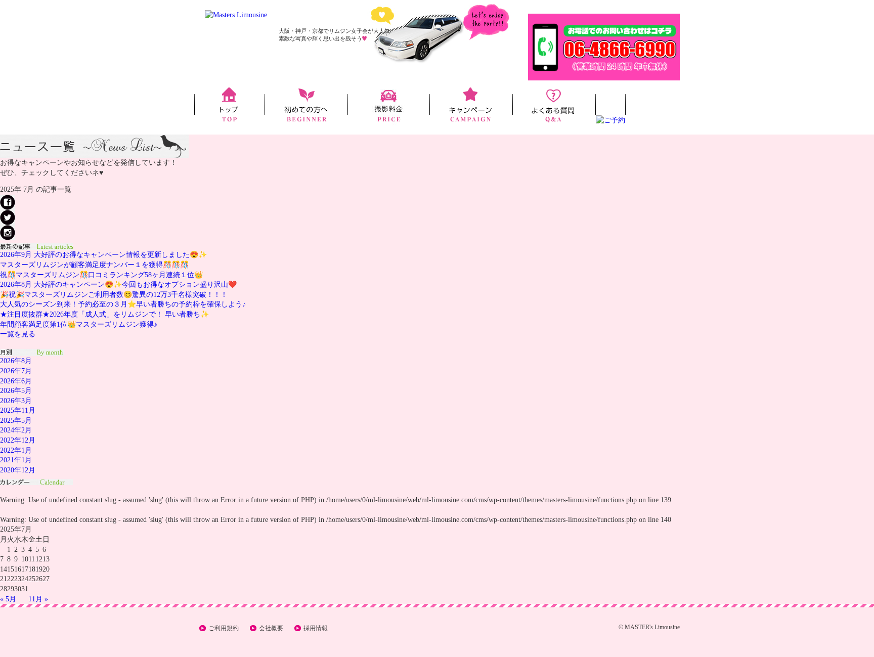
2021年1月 (16, 460)
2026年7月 (16, 371)
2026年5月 (16, 391)
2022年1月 (16, 450)
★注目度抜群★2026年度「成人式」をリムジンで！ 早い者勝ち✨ (104, 314)
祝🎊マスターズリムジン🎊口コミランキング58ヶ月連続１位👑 (101, 275)
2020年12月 (17, 470)
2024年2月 (16, 430)
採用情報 (315, 628)
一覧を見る (17, 334)
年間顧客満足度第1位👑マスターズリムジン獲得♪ (78, 324)
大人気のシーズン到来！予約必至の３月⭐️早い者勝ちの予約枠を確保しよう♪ (123, 304)
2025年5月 (16, 420)
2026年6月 (16, 381)
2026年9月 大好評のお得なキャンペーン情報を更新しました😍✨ (103, 254)
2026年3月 (16, 401)
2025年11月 (17, 410)
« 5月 (8, 599)
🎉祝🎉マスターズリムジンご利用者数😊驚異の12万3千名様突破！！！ (114, 294)
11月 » (38, 599)
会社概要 (271, 628)
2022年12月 (17, 440)
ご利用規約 (223, 628)
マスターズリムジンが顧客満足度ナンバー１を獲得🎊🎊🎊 (94, 265)
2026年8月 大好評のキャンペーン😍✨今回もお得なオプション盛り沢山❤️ (118, 284)
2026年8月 (16, 361)
